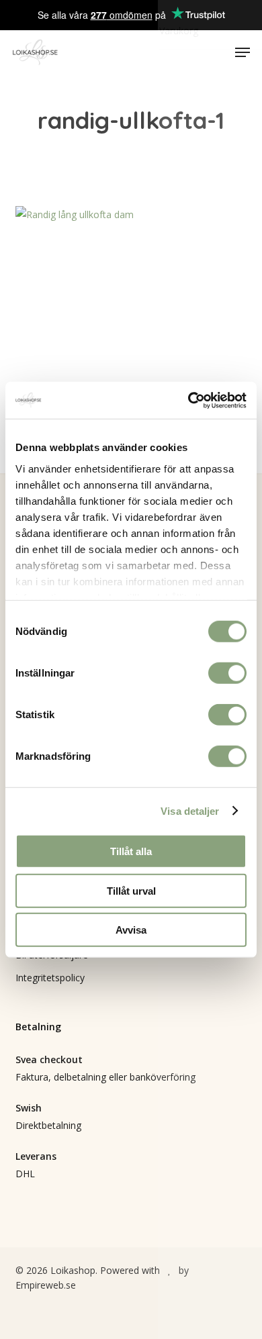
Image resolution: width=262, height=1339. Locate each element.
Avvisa (131, 930)
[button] (242, 52)
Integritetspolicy (50, 977)
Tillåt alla (131, 851)
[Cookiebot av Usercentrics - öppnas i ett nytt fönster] (188, 400)
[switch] (227, 673)
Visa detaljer (190, 810)
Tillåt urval (131, 890)
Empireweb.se (45, 1285)
